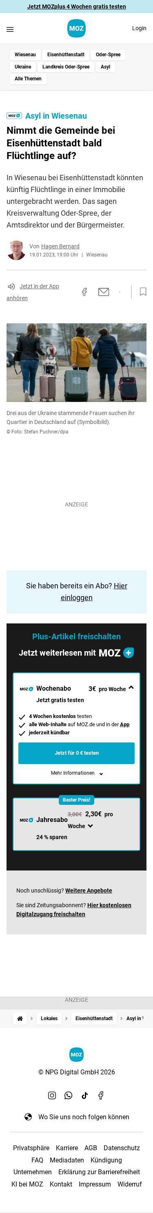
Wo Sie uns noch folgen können (83, 1117)
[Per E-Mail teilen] (104, 292)
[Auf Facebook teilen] (84, 292)
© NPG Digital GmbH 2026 (76, 1072)
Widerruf (130, 1184)
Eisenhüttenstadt (65, 54)
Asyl (105, 67)
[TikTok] (84, 1095)
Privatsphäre (31, 1148)
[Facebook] (101, 1095)
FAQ (37, 1160)
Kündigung (106, 1160)
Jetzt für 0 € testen (77, 753)
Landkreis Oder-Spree (65, 67)
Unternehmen (32, 1172)
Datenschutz (122, 1148)
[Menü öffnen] (10, 29)
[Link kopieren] (70, 292)
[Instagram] (52, 1095)
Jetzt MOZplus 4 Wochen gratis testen (76, 6)
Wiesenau (25, 54)
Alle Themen (28, 79)
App (124, 724)
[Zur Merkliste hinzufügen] (140, 292)
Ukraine (23, 67)
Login (139, 28)
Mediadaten (67, 1160)
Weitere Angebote (88, 890)
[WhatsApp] (68, 1095)
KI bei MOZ (27, 1184)
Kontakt (61, 1184)
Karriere (67, 1148)
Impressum (95, 1184)
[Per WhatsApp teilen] (119, 292)
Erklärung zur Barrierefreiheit (99, 1172)
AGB (90, 1148)
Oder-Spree (108, 54)
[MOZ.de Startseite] (76, 28)
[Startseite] (20, 1019)
